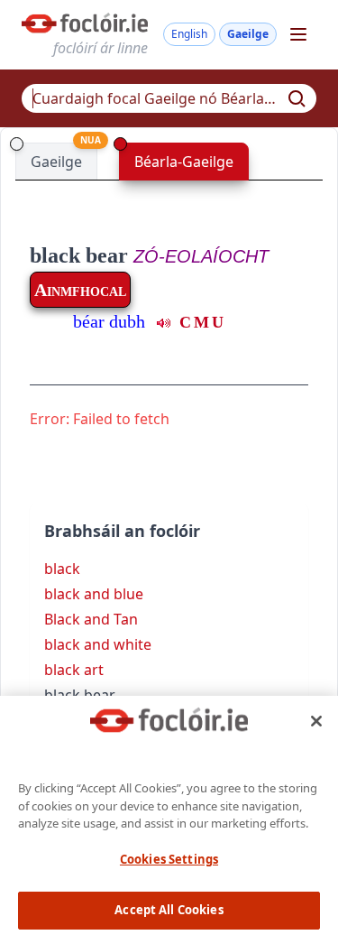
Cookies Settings (169, 859)
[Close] (316, 721)
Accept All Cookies (168, 910)
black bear (79, 255)
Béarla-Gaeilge (183, 161)
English (189, 34)
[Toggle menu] (298, 34)
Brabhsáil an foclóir (122, 530)
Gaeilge (248, 34)
